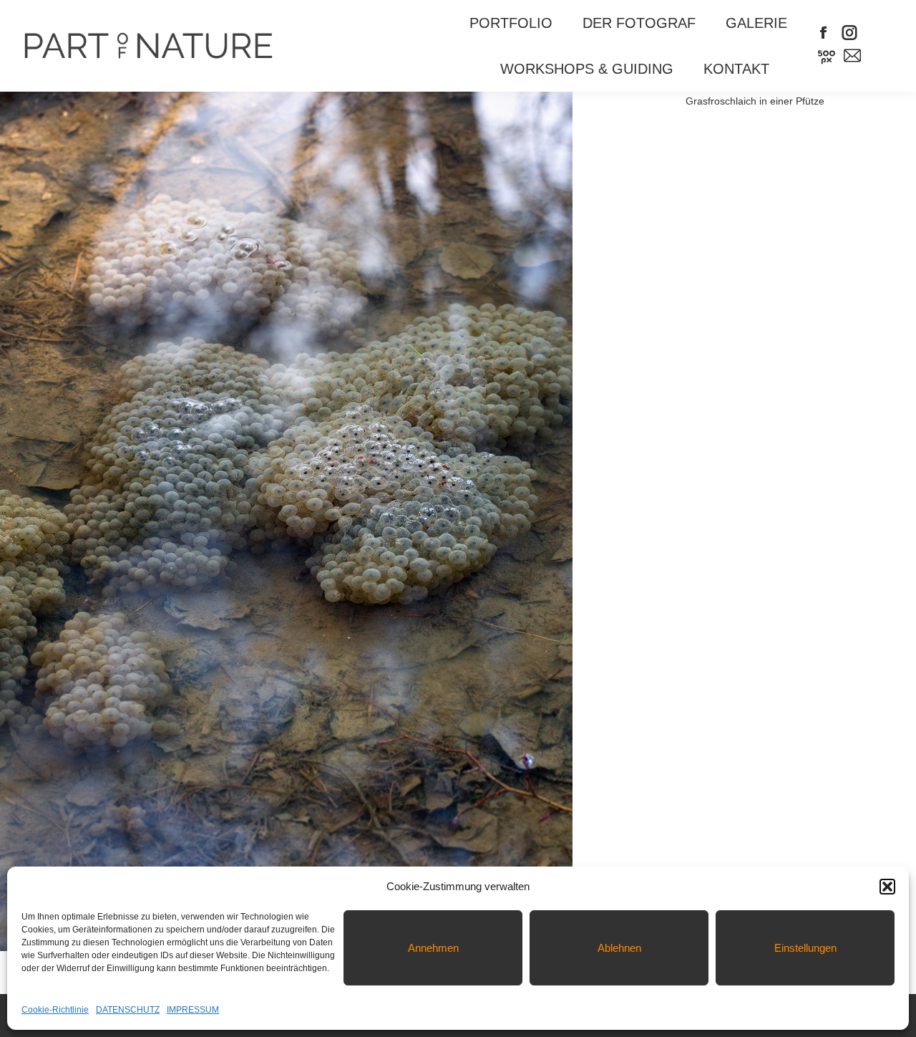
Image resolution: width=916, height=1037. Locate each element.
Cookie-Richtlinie (55, 1010)
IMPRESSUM (193, 1010)
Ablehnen (619, 948)
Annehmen (433, 948)
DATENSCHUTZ (128, 1010)
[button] (887, 886)
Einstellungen (805, 948)
